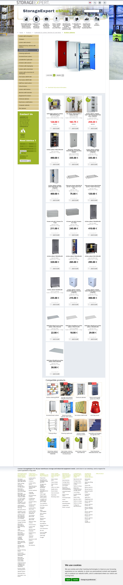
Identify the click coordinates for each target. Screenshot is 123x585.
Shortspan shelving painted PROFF (44, 491)
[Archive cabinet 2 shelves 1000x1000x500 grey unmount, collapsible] (92, 280)
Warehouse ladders (43, 519)
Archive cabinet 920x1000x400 (93, 256)
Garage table (65, 505)
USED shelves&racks (21, 530)
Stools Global (54, 491)
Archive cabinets (69, 32)
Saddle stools (54, 489)
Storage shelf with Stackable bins (21, 547)
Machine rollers (77, 499)
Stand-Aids (53, 495)
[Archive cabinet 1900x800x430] (92, 212)
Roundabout (43, 523)
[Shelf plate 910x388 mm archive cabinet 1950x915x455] (73, 316)
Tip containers (43, 503)
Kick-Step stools (44, 505)
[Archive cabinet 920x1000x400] (92, 246)
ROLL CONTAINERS (43, 511)
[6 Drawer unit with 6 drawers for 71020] (73, 212)
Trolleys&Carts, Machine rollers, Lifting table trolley (78, 475)
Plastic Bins (42, 478)
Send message (24, 160)
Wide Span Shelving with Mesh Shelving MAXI (21, 525)
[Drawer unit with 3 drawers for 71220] (54, 212)
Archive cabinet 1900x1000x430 (55, 149)
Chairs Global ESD (54, 484)
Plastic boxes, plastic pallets (43, 496)
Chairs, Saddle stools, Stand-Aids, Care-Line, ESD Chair (55, 475)
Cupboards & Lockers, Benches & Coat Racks (47, 32)
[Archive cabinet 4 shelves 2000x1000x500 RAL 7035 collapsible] (54, 176)
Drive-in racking (21, 520)
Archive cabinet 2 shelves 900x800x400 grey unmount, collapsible (73, 291)
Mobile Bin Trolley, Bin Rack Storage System (78, 489)
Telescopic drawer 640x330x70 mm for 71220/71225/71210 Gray (74, 187)
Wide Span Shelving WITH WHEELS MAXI (21, 534)
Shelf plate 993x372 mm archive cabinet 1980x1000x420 (55, 326)
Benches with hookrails (25, 92)
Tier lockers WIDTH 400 (25, 80)
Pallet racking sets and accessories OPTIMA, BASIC (21, 485)
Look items (49, 75)
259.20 (88, 99)
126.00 (50, 99)
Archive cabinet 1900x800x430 (93, 221)
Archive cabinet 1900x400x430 (74, 256)
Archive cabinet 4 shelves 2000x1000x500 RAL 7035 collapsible (54, 187)
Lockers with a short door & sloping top (26, 72)
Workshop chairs (55, 496)
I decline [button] (75, 579)
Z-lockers (21, 39)
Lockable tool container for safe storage (43, 500)
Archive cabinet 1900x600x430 (55, 256)
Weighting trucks (89, 499)
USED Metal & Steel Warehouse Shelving (22, 506)
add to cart (56, 128)
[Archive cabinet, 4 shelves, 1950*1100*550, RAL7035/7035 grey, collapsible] (92, 104)
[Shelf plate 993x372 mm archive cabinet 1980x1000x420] (54, 316)
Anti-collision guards (43, 514)
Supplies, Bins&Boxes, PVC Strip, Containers (44, 474)
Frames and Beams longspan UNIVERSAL (21, 554)
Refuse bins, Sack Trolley (44, 526)
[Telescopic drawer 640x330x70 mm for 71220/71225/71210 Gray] (73, 176)
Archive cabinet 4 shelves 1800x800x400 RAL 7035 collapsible (92, 151)
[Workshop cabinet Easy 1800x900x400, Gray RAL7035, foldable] (73, 140)
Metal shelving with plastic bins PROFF (21, 542)
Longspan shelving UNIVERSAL (20, 538)
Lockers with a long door (25, 36)
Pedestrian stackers (87, 494)
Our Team (22, 136)
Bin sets (42, 530)
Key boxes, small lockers (26, 102)
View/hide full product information (57, 87)
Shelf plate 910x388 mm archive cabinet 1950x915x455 (74, 326)
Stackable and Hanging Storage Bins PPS (44, 481)
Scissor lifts (87, 485)
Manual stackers (89, 489)
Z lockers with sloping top (26, 66)
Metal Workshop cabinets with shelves (27, 46)
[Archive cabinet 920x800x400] (54, 280)
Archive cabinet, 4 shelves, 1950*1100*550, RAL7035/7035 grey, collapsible (93, 115)
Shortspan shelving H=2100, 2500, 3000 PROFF (22, 480)
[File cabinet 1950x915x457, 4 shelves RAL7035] (73, 104)
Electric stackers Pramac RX (89, 518)
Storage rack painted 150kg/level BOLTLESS (43, 486)
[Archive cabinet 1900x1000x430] (54, 140)
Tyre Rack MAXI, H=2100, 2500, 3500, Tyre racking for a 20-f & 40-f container (22, 501)
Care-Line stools (55, 493)
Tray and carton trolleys (77, 483)
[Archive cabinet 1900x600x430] (54, 246)
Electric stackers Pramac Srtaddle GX (89, 508)
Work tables (65, 501)
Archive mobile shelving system (21, 569)
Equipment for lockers (25, 96)
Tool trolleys (77, 492)
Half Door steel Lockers (25, 83)
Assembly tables (66, 503)
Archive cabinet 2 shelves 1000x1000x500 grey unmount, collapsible (93, 291)
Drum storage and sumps (43, 533)
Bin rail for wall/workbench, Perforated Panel (66, 488)
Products (28, 32)
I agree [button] (68, 579)
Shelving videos (21, 573)
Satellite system (21, 571)
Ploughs (42, 537)
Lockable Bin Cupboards (25, 59)
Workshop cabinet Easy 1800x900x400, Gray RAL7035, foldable (74, 151)
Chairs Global (54, 482)
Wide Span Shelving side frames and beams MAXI (21, 559)
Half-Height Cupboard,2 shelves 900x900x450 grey (55, 114)
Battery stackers (89, 487)
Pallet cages (43, 494)
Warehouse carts (78, 479)
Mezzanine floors (22, 509)
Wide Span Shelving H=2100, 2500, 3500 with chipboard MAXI (22, 494)
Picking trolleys (77, 481)
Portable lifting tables (77, 494)
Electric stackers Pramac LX (89, 515)
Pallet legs (42, 535)
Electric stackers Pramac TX (89, 501)
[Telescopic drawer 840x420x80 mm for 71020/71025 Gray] (92, 176)
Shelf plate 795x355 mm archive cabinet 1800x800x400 (93, 326)
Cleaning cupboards (24, 53)
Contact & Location (22, 134)
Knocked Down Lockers (25, 56)
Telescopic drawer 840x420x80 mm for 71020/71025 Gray (93, 186)
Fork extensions (44, 528)
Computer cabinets (24, 105)
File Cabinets (22, 108)
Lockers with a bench (25, 42)
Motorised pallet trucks (89, 491)
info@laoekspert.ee (24, 126)
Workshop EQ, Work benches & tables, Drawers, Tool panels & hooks (66, 476)
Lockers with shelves (24, 89)
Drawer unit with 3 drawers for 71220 (55, 222)
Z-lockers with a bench (25, 63)
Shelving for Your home (22, 576)
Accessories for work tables (66, 484)
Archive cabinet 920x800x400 (54, 290)
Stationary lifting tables (89, 482)
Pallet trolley (77, 497)
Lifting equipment (87, 521)
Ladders (42, 516)
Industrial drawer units (66, 492)
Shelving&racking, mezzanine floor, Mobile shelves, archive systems (22, 475)
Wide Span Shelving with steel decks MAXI (22, 490)
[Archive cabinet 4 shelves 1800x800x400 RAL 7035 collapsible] (92, 140)
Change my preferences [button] (88, 579)
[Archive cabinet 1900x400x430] (73, 246)
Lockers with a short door (26, 69)
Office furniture (100, 473)
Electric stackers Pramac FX (89, 512)
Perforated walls (66, 497)
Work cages (43, 521)
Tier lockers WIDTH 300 (25, 77)
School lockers (23, 86)
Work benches (65, 480)
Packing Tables (66, 482)
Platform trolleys (78, 486)
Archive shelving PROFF (22, 550)
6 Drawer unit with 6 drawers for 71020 (73, 222)
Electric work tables (65, 495)
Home (21, 32)
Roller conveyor (66, 507)
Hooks (63, 499)
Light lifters (87, 497)
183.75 (69, 99)
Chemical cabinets (24, 99)
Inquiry (59, 75)
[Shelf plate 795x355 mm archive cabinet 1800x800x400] (92, 316)
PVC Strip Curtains (42, 507)
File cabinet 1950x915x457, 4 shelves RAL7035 (73, 114)
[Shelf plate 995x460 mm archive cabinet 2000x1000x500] (54, 351)
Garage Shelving (21, 522)
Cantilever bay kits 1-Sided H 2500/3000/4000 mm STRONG (21, 516)
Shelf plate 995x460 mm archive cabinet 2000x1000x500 (55, 361)
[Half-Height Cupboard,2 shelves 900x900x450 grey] (54, 104)
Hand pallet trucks (87, 479)
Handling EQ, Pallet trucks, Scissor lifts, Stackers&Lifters (89, 475)
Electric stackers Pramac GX (89, 505)
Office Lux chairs (55, 487)
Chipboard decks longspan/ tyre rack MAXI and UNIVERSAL (22, 564)
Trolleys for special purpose (77, 505)
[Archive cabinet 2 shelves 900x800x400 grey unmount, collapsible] (73, 280)
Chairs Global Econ (54, 479)
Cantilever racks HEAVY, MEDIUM (21, 512)
